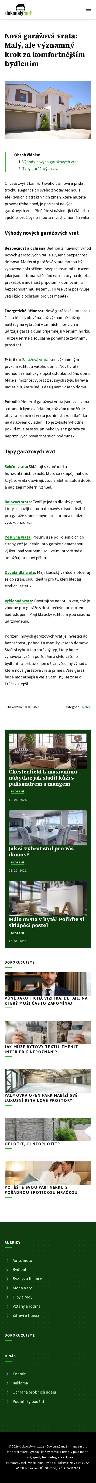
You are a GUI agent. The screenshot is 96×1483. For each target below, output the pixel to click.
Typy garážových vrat (41, 168)
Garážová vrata (35, 359)
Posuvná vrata (18, 537)
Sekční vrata (16, 466)
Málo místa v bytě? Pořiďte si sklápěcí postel (46, 922)
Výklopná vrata (18, 601)
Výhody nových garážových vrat (50, 162)
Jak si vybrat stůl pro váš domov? (41, 851)
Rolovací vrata (18, 502)
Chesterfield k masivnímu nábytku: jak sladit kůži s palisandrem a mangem (43, 778)
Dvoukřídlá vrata (20, 572)
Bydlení (86, 707)
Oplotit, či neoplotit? (32, 1144)
